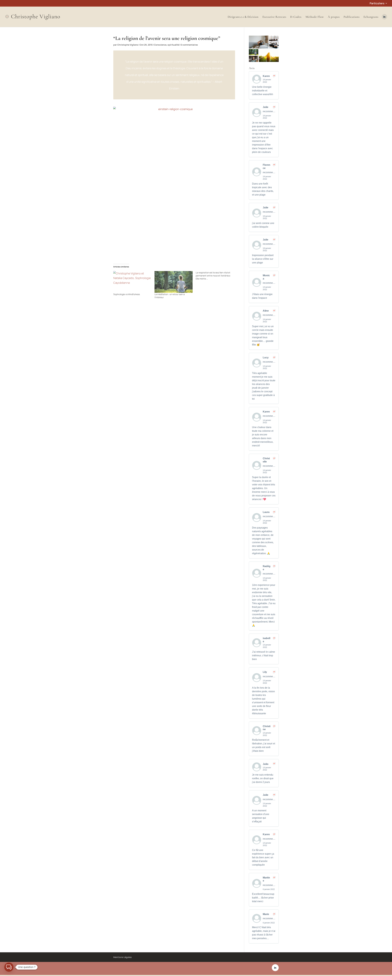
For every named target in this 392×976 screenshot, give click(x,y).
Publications (352, 17)
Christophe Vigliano (127, 44)
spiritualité (173, 44)
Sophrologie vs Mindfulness (126, 294)
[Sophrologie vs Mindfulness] (132, 282)
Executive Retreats (274, 17)
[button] (259, 42)
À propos (334, 17)
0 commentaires (189, 44)
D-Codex (296, 17)
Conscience (160, 44)
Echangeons (371, 17)
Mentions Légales (122, 957)
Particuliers (377, 3)
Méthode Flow (314, 17)
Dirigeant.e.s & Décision (243, 17)
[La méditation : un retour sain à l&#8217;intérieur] (174, 282)
